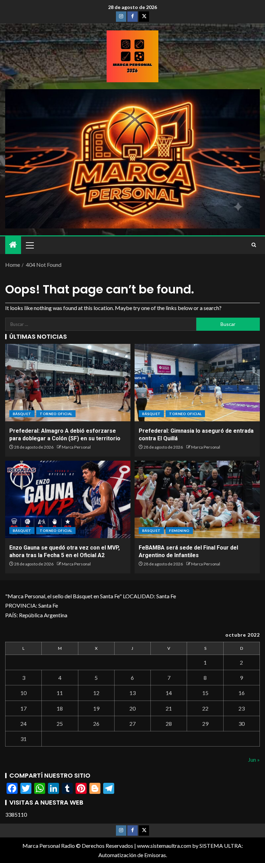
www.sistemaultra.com (164, 845)
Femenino (179, 530)
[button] (29, 245)
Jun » (254, 759)
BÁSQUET (22, 414)
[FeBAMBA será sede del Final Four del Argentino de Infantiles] (197, 499)
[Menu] (29, 245)
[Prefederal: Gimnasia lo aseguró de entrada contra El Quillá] (197, 382)
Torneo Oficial (56, 414)
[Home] (13, 245)
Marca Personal (76, 447)
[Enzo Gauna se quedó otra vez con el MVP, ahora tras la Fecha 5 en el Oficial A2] (67, 499)
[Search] (253, 245)
